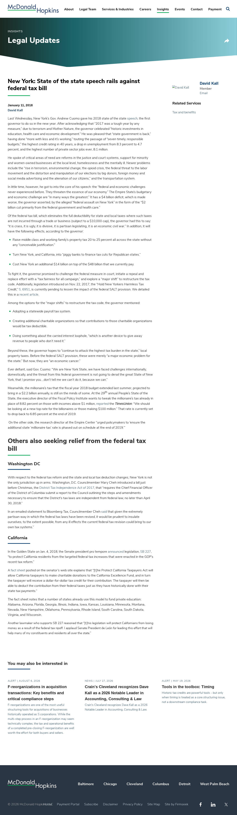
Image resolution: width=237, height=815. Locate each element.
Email (203, 93)
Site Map (153, 804)
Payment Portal (68, 804)
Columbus (161, 784)
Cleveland (135, 784)
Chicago (110, 784)
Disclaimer (110, 804)
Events (180, 9)
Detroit (184, 784)
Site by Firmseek (176, 804)
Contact (196, 9)
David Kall (15, 110)
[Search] (228, 9)
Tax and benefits (184, 112)
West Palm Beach (214, 784)
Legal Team (87, 9)
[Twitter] (226, 804)
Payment (215, 9)
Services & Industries (118, 9)
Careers (145, 9)
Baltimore (86, 784)
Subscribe (91, 804)
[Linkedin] (213, 804)
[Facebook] (200, 804)
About (69, 9)
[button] (226, 41)
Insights (163, 9)
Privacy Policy (133, 804)
